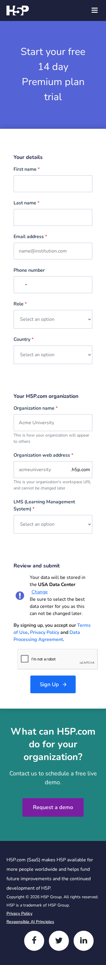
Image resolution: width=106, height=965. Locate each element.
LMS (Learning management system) (44, 505)
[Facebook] (34, 941)
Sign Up (49, 684)
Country (24, 339)
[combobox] (21, 284)
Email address (30, 236)
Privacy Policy (44, 632)
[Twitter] (59, 941)
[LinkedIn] (84, 941)
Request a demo (53, 807)
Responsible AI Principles (30, 922)
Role (20, 304)
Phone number (29, 270)
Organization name (36, 408)
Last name (26, 203)
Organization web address (43, 455)
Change (40, 592)
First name (27, 169)
